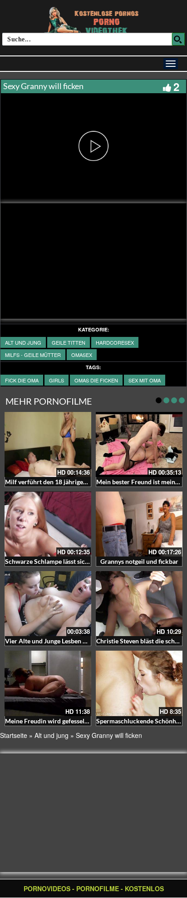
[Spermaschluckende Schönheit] (139, 683)
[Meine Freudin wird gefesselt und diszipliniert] (48, 683)
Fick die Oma (22, 380)
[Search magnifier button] (178, 39)
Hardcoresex (115, 342)
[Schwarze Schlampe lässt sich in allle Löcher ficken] (48, 524)
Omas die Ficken (96, 380)
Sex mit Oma (144, 380)
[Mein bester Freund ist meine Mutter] (139, 444)
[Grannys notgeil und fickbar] (139, 524)
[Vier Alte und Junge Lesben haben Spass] (48, 603)
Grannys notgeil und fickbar (139, 561)
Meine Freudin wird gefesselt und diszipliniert (69, 721)
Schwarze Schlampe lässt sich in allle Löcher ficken (76, 561)
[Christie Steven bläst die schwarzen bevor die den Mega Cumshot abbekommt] (139, 603)
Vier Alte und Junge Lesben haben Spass (61, 641)
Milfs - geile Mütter (33, 354)
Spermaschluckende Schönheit (139, 721)
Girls (56, 380)
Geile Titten (68, 342)
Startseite (13, 735)
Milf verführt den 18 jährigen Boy (52, 482)
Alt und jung (23, 342)
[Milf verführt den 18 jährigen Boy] (48, 444)
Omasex (81, 354)
